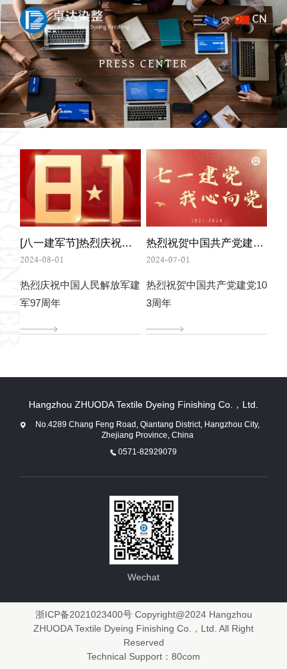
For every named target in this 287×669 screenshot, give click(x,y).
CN (259, 19)
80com (186, 656)
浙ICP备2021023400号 (83, 614)
